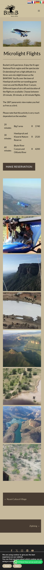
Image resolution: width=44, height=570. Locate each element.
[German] (38, 1)
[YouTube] (32, 550)
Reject (17, 566)
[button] (22, 196)
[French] (34, 1)
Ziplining (33, 526)
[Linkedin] (27, 550)
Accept (7, 566)
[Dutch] (29, 1)
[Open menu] (39, 11)
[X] (16, 550)
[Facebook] (11, 550)
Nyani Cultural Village (17, 499)
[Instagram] (22, 550)
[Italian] (42, 1)
